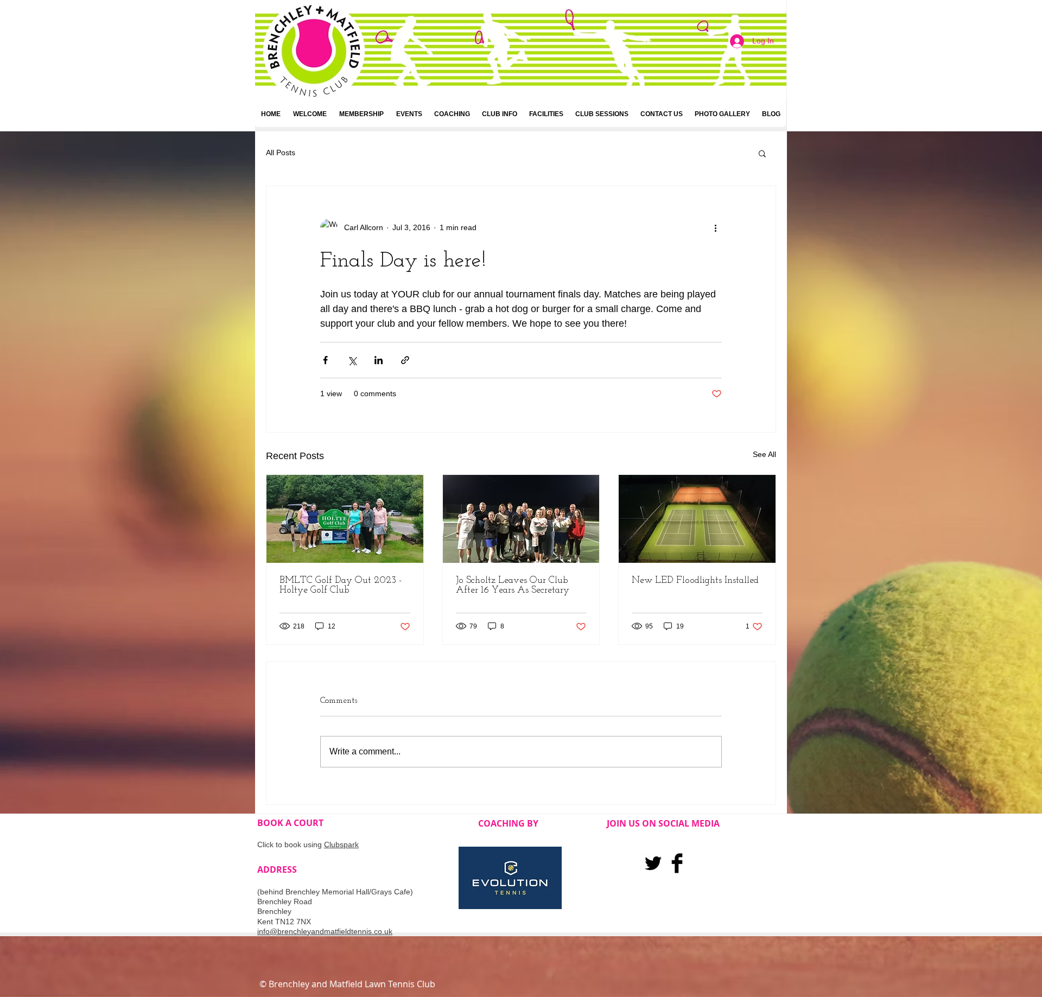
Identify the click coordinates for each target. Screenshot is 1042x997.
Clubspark (341, 844)
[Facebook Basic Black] (677, 863)
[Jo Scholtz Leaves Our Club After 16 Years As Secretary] (521, 519)
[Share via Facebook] (325, 360)
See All (764, 454)
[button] (762, 153)
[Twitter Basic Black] (653, 863)
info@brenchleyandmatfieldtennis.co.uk (324, 931)
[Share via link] (405, 360)
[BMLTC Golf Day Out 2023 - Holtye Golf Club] (344, 519)
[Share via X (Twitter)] (352, 360)
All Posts (280, 152)
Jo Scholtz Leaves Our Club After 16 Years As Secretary (512, 585)
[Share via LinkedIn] (378, 360)
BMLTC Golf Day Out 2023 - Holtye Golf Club (340, 585)
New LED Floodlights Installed (695, 581)
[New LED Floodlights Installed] (697, 519)
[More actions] (715, 227)
